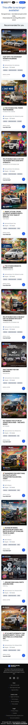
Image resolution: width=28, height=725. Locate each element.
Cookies (15, 713)
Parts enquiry (15, 699)
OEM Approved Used (15, 687)
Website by (17, 723)
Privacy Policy (14, 710)
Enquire (6, 67)
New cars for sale (15, 685)
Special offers (14, 690)
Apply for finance (15, 696)
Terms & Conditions (15, 718)
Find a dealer (15, 704)
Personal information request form (14, 715)
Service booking (15, 701)
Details (13, 67)
